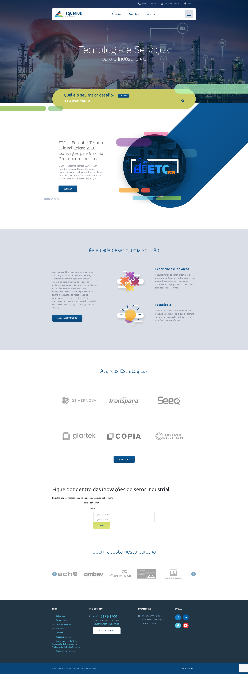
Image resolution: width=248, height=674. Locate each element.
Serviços (150, 14)
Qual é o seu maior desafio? (89, 95)
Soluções (116, 14)
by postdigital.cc (189, 668)
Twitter (178, 625)
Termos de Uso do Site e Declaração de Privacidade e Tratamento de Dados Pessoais (66, 644)
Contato (59, 633)
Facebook (178, 617)
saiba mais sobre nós (67, 318)
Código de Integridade (65, 651)
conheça (68, 189)
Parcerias (60, 628)
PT (189, 3)
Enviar (101, 525)
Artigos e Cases (62, 620)
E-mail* (91, 509)
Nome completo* (91, 503)
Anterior (54, 574)
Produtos (134, 14)
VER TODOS (123, 95)
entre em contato (106, 631)
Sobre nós (60, 616)
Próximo (193, 574)
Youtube (186, 625)
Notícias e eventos (64, 624)
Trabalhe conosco (64, 637)
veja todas (124, 459)
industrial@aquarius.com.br (106, 624)
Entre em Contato (172, 3)
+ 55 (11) (105, 616)
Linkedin (186, 617)
